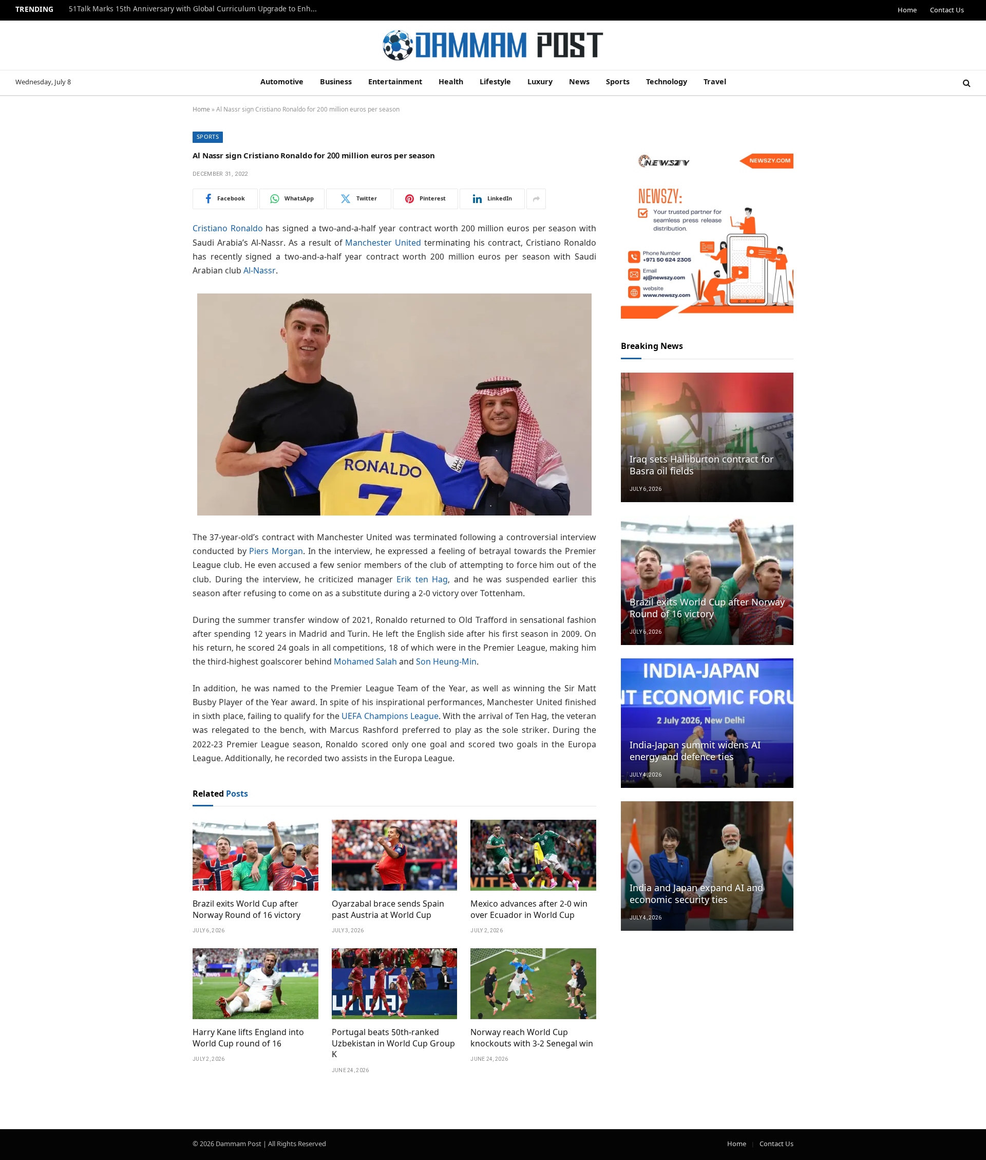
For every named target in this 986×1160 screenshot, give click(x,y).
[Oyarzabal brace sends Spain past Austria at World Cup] (395, 855)
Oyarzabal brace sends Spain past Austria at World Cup (388, 910)
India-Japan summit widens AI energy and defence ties (695, 752)
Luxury (540, 82)
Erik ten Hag (422, 580)
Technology (666, 82)
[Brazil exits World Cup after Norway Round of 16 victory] (255, 855)
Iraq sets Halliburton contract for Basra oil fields (701, 466)
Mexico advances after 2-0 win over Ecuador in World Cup (528, 910)
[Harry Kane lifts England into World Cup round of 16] (255, 983)
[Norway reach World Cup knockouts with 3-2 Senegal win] (533, 983)
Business (336, 82)
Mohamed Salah (365, 662)
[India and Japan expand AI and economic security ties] (707, 866)
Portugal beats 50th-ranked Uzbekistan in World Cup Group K (393, 1044)
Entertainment (395, 82)
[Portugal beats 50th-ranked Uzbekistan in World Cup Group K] (395, 983)
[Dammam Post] (493, 45)
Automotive (282, 82)
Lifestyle (495, 82)
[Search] (966, 83)
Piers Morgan (276, 552)
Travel (715, 82)
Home (907, 10)
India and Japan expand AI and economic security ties (696, 895)
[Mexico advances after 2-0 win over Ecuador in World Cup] (533, 855)
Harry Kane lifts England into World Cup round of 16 (248, 1038)
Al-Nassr (259, 271)
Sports (618, 82)
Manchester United (383, 243)
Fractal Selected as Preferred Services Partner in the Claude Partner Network (197, 9)
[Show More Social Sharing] (536, 199)
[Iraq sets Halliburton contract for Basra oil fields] (707, 437)
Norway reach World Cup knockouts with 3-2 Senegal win (531, 1038)
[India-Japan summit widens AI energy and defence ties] (707, 723)
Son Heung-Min (446, 662)
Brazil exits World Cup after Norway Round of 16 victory (246, 910)
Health (451, 82)
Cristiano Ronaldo (228, 229)
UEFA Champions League (390, 717)
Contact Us (947, 10)
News (579, 82)
